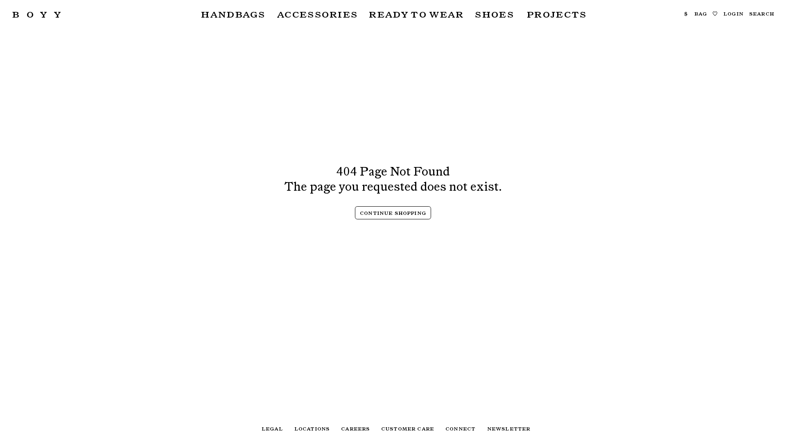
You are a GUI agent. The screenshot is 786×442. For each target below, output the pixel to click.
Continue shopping (393, 213)
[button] (232, 14)
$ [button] (686, 13)
